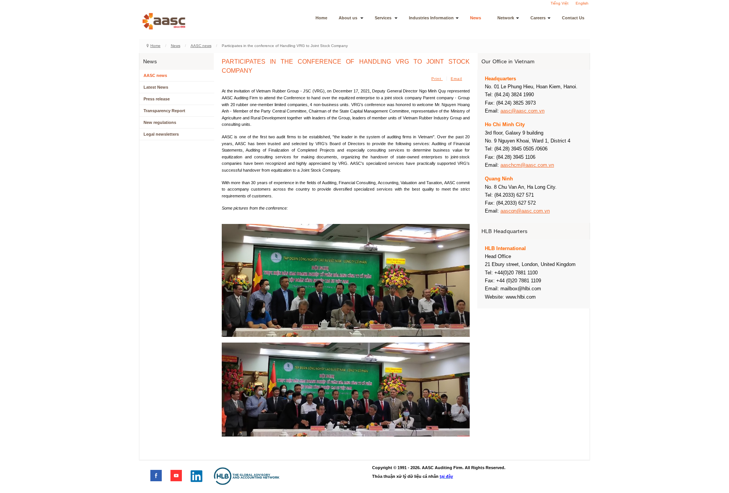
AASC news (201, 46)
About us (348, 18)
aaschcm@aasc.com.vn (527, 165)
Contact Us (573, 18)
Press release (157, 99)
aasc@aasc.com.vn (522, 111)
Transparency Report (164, 110)
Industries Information (431, 18)
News (475, 18)
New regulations (160, 122)
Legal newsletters (161, 134)
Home (321, 18)
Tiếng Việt (559, 3)
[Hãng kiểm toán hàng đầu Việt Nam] (174, 21)
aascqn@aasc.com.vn (525, 211)
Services (384, 18)
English (582, 3)
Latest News (156, 87)
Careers (538, 18)
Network (505, 18)
